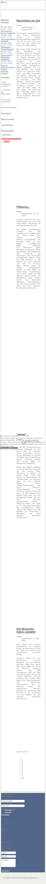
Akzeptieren (5, 448)
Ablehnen (14, 448)
